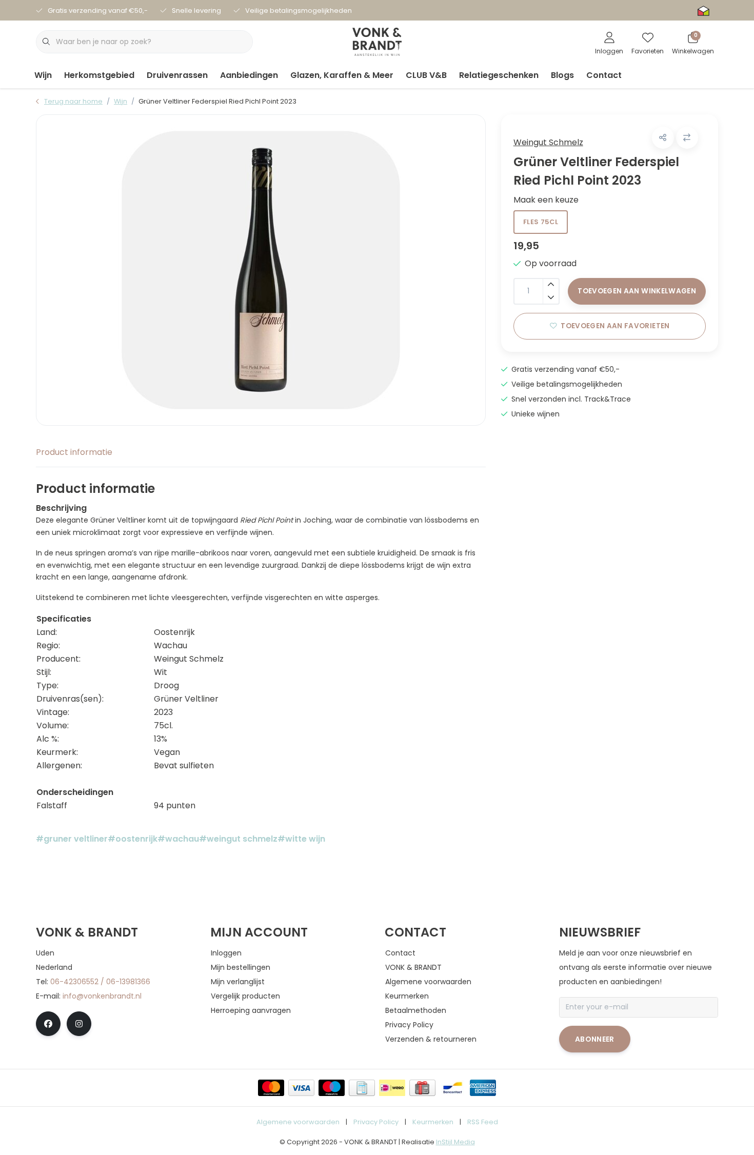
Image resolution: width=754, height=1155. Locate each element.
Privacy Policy (376, 1122)
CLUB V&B (426, 75)
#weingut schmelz (238, 839)
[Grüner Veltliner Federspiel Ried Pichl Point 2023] (261, 270)
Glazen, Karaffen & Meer (341, 75)
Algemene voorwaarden (298, 1122)
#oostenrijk (132, 839)
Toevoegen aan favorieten (615, 326)
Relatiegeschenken (499, 75)
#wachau (178, 839)
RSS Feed (482, 1122)
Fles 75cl (540, 221)
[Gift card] (422, 1088)
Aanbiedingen (249, 75)
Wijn (43, 75)
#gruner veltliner (72, 839)
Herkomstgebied (99, 75)
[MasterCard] (271, 1088)
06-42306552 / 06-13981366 (100, 982)
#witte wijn (301, 839)
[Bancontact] (453, 1088)
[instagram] (79, 1023)
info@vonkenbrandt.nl (102, 996)
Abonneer (594, 1039)
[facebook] (48, 1023)
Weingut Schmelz (548, 142)
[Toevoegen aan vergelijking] (687, 138)
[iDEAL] (392, 1088)
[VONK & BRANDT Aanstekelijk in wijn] (377, 41)
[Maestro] (332, 1088)
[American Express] (483, 1088)
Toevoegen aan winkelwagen (637, 291)
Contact (604, 75)
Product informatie (74, 452)
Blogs (562, 75)
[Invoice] (362, 1088)
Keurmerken (432, 1122)
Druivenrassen (177, 75)
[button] (663, 138)
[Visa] (301, 1088)
